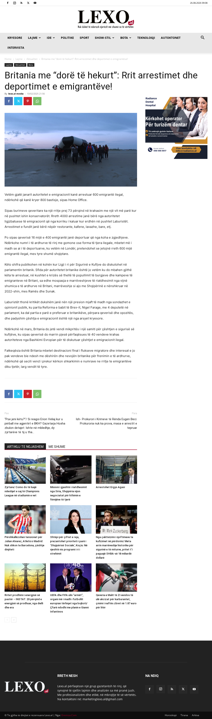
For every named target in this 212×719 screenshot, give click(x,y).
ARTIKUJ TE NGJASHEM (25, 447)
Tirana (184, 715)
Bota (124, 38)
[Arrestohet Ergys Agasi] (116, 469)
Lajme (32, 38)
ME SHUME (56, 447)
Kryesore (14, 38)
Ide (49, 38)
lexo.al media (16, 93)
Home (8, 59)
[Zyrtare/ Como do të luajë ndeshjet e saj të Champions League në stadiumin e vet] (25, 469)
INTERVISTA (15, 48)
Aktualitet (31, 59)
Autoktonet (171, 38)
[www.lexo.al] (106, 19)
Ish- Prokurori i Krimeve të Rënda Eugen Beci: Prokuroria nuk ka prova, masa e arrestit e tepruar (106, 423)
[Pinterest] (28, 101)
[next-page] (13, 619)
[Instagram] (14, 3)
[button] (202, 38)
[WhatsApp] (37, 101)
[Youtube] (35, 3)
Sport (84, 38)
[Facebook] (8, 3)
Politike (67, 38)
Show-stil (103, 38)
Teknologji (146, 38)
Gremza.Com (69, 715)
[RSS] (21, 3)
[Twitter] (28, 3)
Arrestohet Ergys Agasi (110, 487)
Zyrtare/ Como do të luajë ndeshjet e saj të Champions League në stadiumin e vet (22, 491)
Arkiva (195, 715)
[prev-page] (7, 619)
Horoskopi (171, 715)
